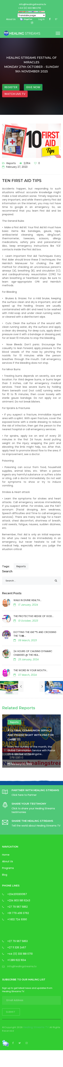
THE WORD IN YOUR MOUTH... (30, 670)
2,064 (26, 163)
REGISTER (10, 87)
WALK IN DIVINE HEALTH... (27, 600)
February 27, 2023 (16, 167)
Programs (8, 868)
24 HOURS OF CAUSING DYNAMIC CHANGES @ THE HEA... (32, 653)
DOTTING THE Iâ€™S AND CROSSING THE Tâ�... (34, 634)
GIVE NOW (33, 87)
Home (5, 854)
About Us (7, 861)
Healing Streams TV (36, 1027)
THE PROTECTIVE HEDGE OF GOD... (33, 616)
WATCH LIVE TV (14, 94)
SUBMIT (11, 1012)
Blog (4, 874)
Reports (11, 163)
